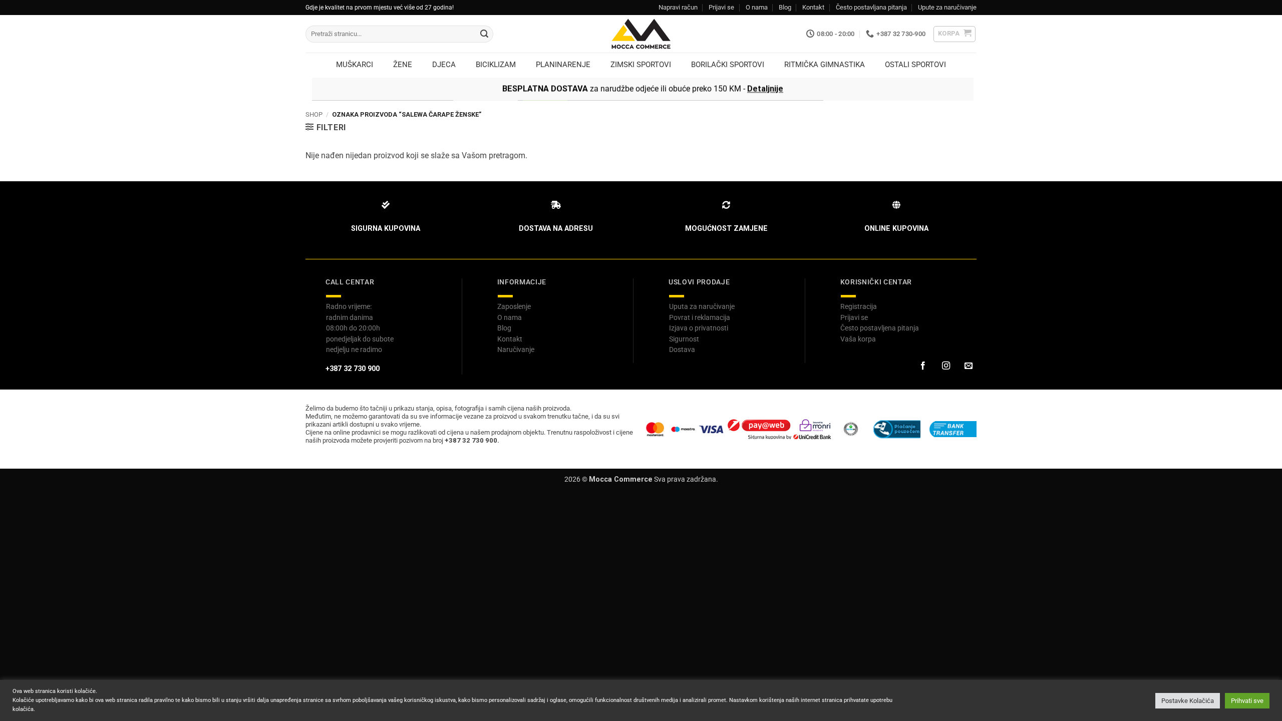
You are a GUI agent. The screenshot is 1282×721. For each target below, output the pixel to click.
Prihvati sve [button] (1247, 700)
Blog (785, 7)
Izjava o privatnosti (698, 328)
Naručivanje (515, 349)
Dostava (682, 349)
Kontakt (813, 7)
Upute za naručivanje (947, 7)
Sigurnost (684, 339)
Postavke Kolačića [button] (1187, 700)
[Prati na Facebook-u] (923, 366)
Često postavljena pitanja (879, 328)
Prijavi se (721, 7)
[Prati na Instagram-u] (945, 366)
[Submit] (484, 34)
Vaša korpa (858, 339)
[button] (954, 34)
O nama (757, 7)
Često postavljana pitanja (871, 7)
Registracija (858, 306)
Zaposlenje (514, 306)
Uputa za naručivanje (702, 306)
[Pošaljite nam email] (969, 366)
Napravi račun (678, 7)
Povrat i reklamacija (699, 317)
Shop (314, 114)
